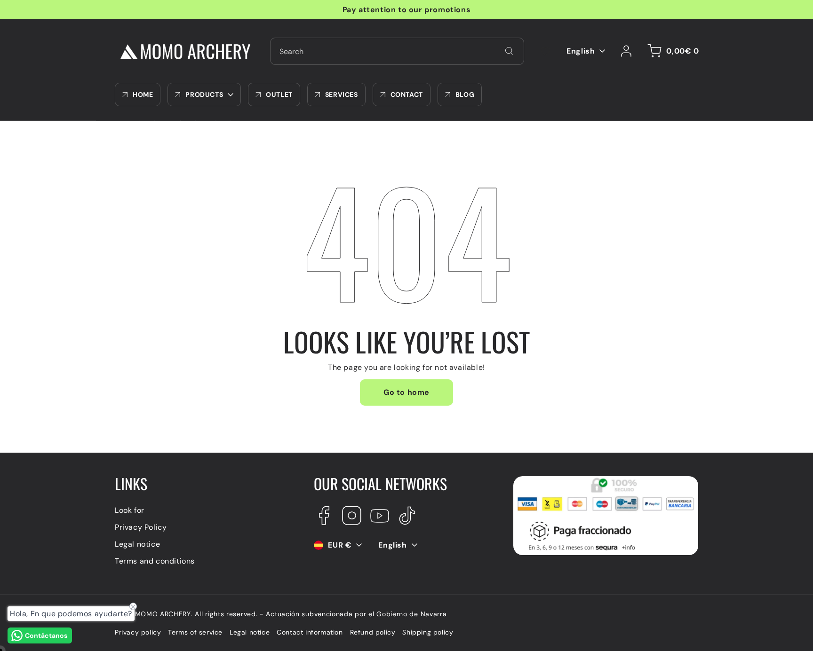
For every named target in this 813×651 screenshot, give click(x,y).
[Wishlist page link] (545, 51)
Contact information (310, 632)
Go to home (406, 392)
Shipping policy (427, 632)
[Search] (509, 51)
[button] (671, 51)
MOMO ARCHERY (163, 614)
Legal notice (137, 544)
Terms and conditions (155, 561)
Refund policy (373, 632)
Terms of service (195, 632)
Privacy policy (138, 632)
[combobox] (397, 51)
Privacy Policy (141, 527)
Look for (129, 510)
